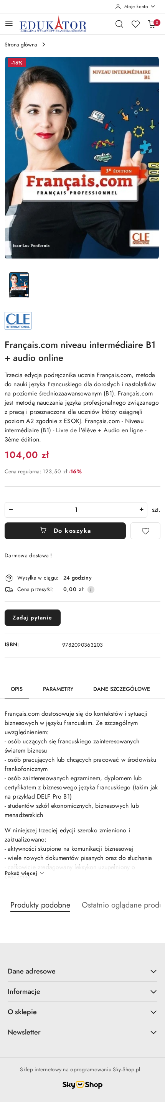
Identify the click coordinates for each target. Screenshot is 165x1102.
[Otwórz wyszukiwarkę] (119, 23)
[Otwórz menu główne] (9, 23)
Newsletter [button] (24, 1032)
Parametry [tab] (58, 689)
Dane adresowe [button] (32, 971)
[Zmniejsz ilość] (10, 509)
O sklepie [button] (22, 1012)
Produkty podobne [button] (40, 905)
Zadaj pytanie (33, 617)
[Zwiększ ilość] (141, 509)
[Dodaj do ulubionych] (145, 530)
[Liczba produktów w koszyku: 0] (151, 23)
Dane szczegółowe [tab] (121, 689)
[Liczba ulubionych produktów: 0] (135, 23)
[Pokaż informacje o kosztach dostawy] (91, 589)
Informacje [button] (24, 992)
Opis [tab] (17, 689)
